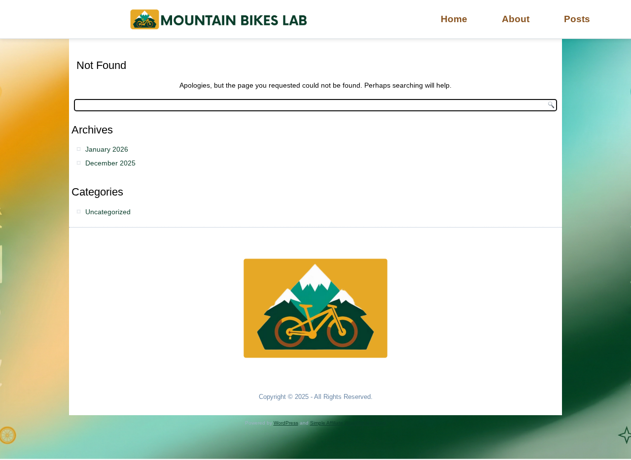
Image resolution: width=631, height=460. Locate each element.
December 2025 (110, 163)
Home (454, 19)
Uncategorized (108, 212)
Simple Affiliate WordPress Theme (348, 423)
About (515, 19)
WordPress (286, 423)
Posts (577, 19)
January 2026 (106, 149)
